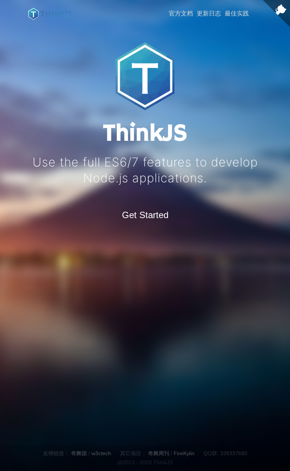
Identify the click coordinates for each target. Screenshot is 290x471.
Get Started (145, 215)
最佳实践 (237, 13)
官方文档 (181, 13)
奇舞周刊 (158, 453)
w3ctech (101, 453)
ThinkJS (49, 14)
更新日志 (209, 13)
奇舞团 (79, 453)
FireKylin (184, 453)
